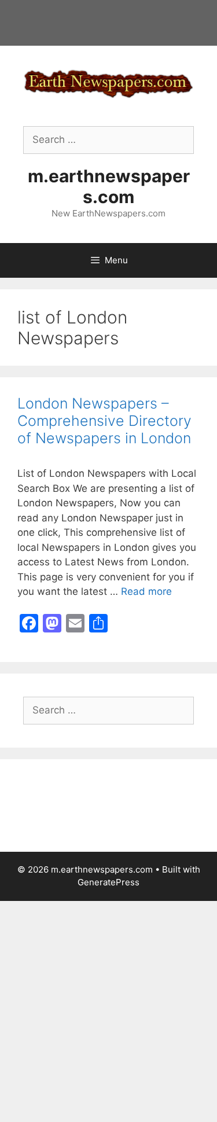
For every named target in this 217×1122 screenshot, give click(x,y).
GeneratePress (108, 882)
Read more (146, 591)
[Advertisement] (108, 1009)
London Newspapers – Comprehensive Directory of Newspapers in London (104, 421)
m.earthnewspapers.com (109, 186)
